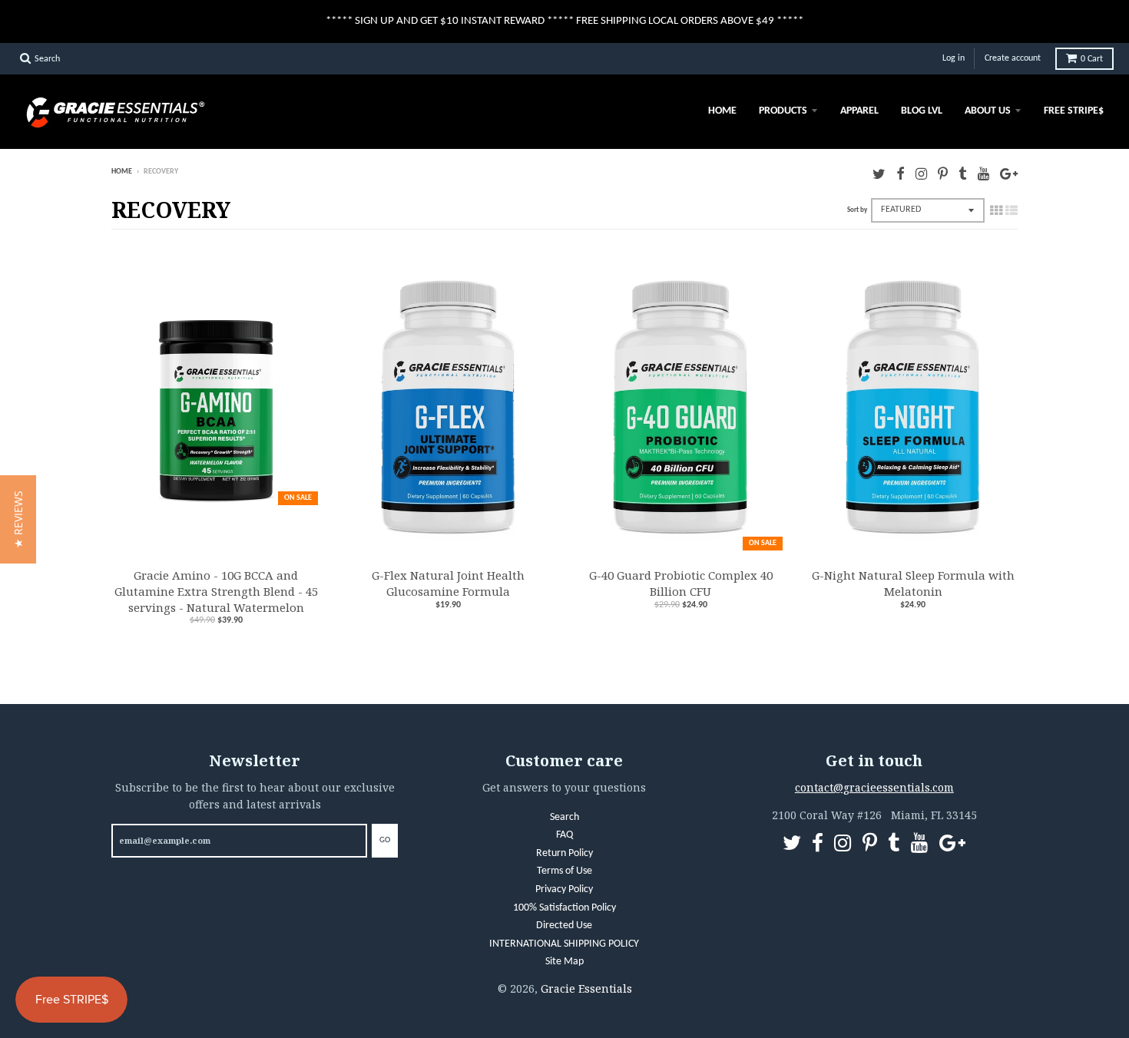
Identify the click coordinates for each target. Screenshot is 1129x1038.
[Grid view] (996, 210)
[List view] (1011, 210)
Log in (953, 58)
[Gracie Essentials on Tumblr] (962, 173)
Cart (1092, 59)
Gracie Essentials (586, 988)
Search (564, 817)
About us (988, 111)
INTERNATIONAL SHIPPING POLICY (564, 944)
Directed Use (564, 925)
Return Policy (564, 853)
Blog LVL (921, 111)
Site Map (564, 961)
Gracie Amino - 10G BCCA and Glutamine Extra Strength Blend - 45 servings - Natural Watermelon (216, 591)
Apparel (859, 111)
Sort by (857, 210)
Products (783, 111)
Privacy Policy (564, 889)
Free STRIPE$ (1074, 111)
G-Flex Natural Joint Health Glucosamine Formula (448, 583)
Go (384, 840)
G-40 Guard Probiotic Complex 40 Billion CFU (681, 583)
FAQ (564, 835)
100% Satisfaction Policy (564, 908)
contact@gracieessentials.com (874, 787)
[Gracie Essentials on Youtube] (983, 173)
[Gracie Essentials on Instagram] (921, 173)
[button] (18, 519)
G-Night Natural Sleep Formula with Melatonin (913, 583)
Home (722, 111)
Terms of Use (564, 871)
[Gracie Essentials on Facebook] (900, 173)
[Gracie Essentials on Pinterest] (943, 173)
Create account (1013, 58)
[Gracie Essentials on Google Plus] (1009, 173)
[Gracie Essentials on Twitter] (879, 173)
